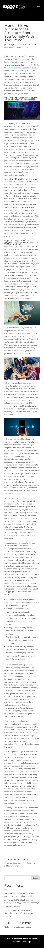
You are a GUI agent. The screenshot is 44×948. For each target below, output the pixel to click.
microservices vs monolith (21, 68)
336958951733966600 (13, 906)
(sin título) (8, 889)
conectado (27, 863)
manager (11, 44)
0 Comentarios (22, 47)
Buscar (35, 878)
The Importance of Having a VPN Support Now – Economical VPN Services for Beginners (20, 913)
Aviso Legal (26, 941)
